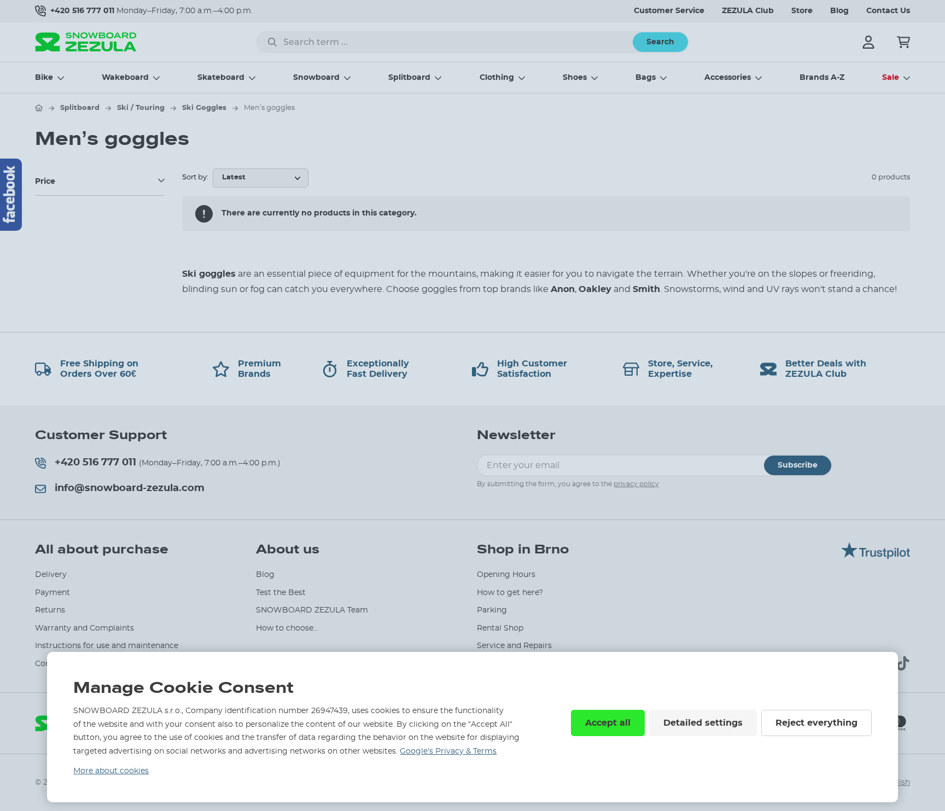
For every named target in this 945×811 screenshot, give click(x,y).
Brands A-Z (822, 77)
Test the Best (281, 593)
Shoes (575, 77)
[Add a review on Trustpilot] (875, 556)
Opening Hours (506, 575)
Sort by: (195, 177)
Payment (52, 593)
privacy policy (636, 484)
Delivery (51, 575)
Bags (645, 77)
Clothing (497, 77)
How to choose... (287, 628)
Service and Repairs (514, 646)
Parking (492, 610)
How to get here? (510, 593)
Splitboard (409, 77)
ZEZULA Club (748, 11)
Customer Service (669, 11)
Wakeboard (125, 77)
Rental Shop (500, 628)
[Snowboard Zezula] (86, 41)
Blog (839, 11)
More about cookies (111, 771)
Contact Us (888, 11)
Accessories (727, 77)
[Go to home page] (39, 107)
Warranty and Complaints (84, 628)
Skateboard (220, 77)
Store (802, 11)
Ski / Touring (141, 108)
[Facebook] (11, 195)
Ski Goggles (204, 108)
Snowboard (316, 77)
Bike (44, 77)
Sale (890, 77)
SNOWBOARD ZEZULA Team (312, 610)
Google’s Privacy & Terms (448, 751)
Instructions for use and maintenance (106, 646)
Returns (50, 610)
